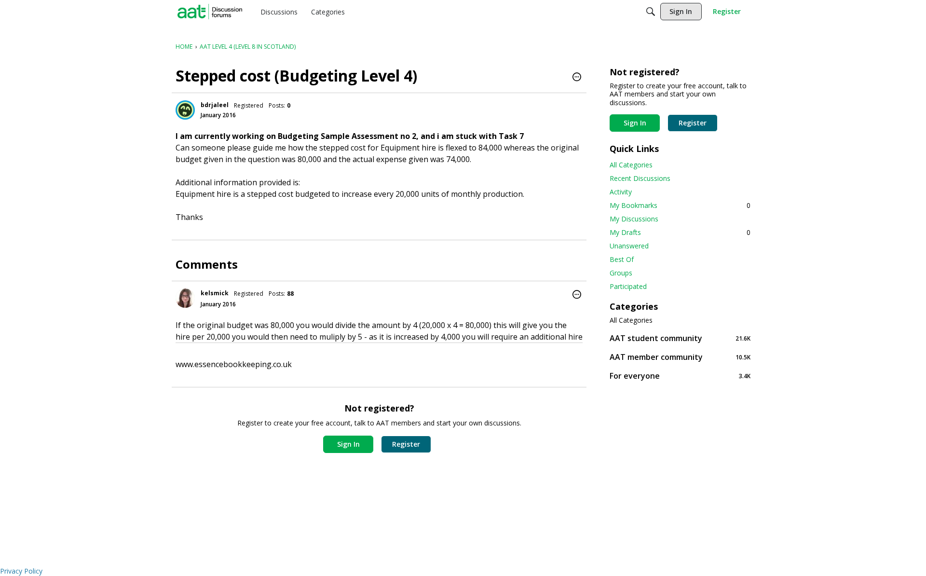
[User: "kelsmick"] (185, 298)
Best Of (622, 259)
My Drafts (680, 232)
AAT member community (680, 357)
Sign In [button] (348, 444)
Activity (621, 191)
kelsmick (215, 293)
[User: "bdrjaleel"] (185, 110)
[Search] (650, 11)
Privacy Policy (21, 571)
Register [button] (406, 444)
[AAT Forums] (209, 11)
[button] (577, 77)
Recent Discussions (640, 178)
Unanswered (629, 245)
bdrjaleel (215, 105)
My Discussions (634, 218)
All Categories (631, 164)
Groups (621, 272)
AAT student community (680, 338)
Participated (628, 286)
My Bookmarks (680, 205)
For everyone (680, 375)
